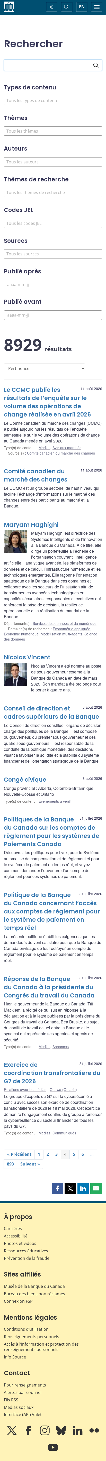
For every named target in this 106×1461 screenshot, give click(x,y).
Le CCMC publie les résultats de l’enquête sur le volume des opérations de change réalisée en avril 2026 (47, 402)
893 (10, 1164)
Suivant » (30, 1164)
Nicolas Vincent (27, 657)
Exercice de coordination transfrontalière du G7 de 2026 (52, 1073)
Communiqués (64, 1132)
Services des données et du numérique (64, 623)
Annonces (60, 1046)
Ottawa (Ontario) (63, 1089)
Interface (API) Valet (23, 1414)
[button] (57, 1188)
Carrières (13, 1228)
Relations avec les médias (25, 1089)
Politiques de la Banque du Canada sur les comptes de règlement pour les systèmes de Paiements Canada (51, 832)
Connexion (18, 1301)
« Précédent (19, 1154)
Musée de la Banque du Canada (34, 1286)
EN (82, 7)
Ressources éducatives (26, 1251)
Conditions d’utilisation (26, 1329)
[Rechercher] (96, 65)
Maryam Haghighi (31, 525)
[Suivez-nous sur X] (12, 1434)
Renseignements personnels (31, 1336)
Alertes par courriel (22, 1392)
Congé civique (25, 780)
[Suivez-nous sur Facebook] (29, 1434)
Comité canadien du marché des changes (61, 453)
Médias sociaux (18, 1407)
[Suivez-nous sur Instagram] (45, 1434)
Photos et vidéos (20, 1243)
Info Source (15, 1357)
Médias (44, 447)
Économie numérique (21, 633)
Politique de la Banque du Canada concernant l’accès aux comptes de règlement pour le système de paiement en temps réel (52, 911)
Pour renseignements (25, 1385)
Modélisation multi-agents (61, 633)
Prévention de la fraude (26, 1258)
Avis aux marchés (66, 447)
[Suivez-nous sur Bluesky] (62, 1434)
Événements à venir (55, 801)
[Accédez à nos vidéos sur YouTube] (53, 1451)
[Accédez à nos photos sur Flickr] (94, 1434)
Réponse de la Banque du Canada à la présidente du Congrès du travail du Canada (49, 987)
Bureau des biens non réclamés (34, 1294)
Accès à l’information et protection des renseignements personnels (41, 1346)
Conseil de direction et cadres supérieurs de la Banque (51, 713)
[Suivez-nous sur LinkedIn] (78, 1434)
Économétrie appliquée (71, 628)
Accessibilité (16, 1236)
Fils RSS (11, 1400)
